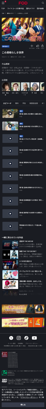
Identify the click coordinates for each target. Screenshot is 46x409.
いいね (37, 48)
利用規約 (20, 343)
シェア (42, 48)
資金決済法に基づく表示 (35, 346)
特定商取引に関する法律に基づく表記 (15, 346)
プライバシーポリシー (31, 343)
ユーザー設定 (11, 343)
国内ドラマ (30, 8)
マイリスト (32, 48)
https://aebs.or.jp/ (19, 383)
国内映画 (40, 8)
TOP (3, 8)
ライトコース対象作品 (15, 8)
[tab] (8, 103)
